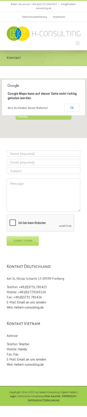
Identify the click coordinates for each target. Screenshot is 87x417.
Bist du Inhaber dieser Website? (28, 108)
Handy (22, 349)
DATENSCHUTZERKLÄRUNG (43, 400)
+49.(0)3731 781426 (27, 297)
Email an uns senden (31, 302)
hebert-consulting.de (29, 307)
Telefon (24, 344)
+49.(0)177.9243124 (32, 292)
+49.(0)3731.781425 (33, 287)
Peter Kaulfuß (52, 396)
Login (13, 396)
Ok (72, 108)
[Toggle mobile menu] (78, 43)
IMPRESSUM (69, 396)
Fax (16, 354)
